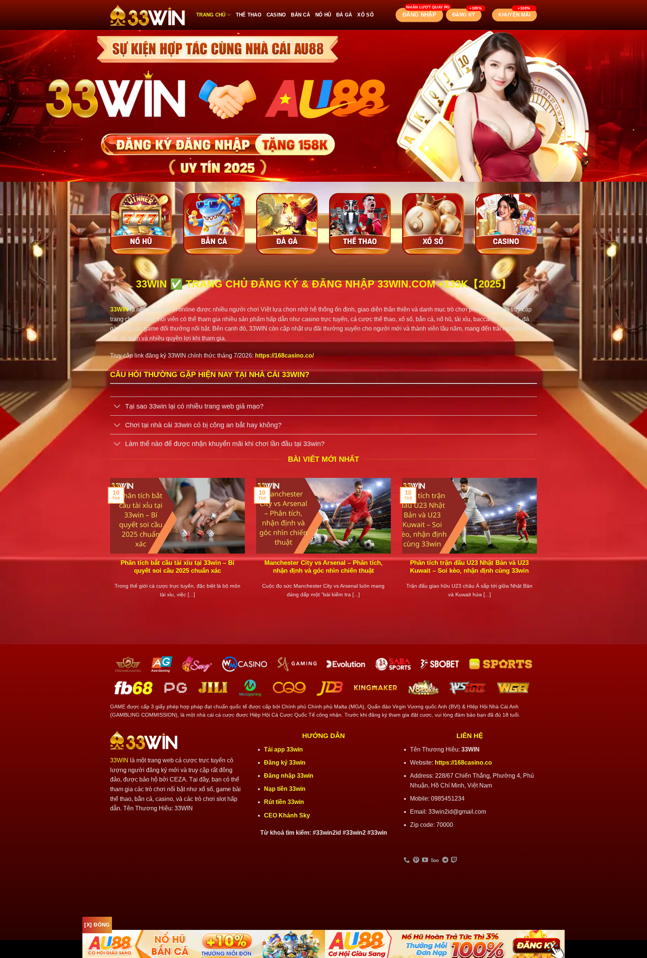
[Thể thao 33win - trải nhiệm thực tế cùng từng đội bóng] (360, 224)
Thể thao (248, 15)
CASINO (276, 15)
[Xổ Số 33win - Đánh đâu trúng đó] (433, 224)
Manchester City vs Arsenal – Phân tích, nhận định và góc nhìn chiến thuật (323, 567)
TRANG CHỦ (210, 15)
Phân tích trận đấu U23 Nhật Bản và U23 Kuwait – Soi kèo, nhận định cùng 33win (469, 567)
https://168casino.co (463, 762)
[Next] (538, 547)
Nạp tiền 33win (285, 789)
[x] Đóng (97, 925)
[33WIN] (147, 15)
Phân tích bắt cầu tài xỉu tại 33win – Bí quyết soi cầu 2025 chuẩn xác (177, 567)
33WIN (119, 760)
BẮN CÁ (300, 15)
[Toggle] (117, 407)
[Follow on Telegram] (445, 860)
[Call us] (407, 860)
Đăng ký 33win (285, 762)
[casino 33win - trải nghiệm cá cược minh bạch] (506, 224)
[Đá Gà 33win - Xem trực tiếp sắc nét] (287, 224)
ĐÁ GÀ (344, 15)
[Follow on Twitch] (454, 860)
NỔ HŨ (323, 15)
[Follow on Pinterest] (416, 860)
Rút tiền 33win (285, 802)
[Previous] (108, 547)
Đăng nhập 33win (289, 775)
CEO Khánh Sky (287, 815)
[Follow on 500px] (435, 860)
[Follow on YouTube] (425, 860)
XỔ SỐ (365, 15)
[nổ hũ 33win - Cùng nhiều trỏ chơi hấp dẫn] (141, 224)
